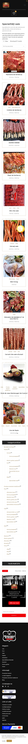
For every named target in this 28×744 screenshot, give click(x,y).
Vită (5, 508)
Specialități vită (11, 522)
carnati (12, 243)
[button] (27, 1)
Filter (5, 570)
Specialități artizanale (13, 504)
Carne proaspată (13, 456)
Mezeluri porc (10, 497)
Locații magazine (6, 675)
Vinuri (5, 545)
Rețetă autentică (14, 387)
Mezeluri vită (10, 519)
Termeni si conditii (7, 704)
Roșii (8, 554)
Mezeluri (6, 536)
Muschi (7, 426)
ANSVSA (4, 720)
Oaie (9, 107)
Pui (8, 463)
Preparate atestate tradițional (10, 677)
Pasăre (6, 449)
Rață (8, 477)
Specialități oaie (11, 532)
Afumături (7, 541)
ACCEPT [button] (9, 740)
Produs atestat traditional (7, 388)
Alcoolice (6, 543)
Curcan (9, 453)
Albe (8, 549)
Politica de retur (6, 713)
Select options (10, 62)
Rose (8, 551)
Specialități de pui (14, 471)
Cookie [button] (4, 741)
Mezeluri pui (12, 469)
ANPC (3, 718)
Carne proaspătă (13, 466)
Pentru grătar (8, 538)
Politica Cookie (6, 709)
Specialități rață (13, 480)
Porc (5, 489)
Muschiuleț (14, 426)
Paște (17, 279)
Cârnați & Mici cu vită (12, 512)
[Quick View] (17, 62)
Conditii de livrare (6, 711)
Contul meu (5, 715)
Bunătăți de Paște (9, 447)
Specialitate (22, 387)
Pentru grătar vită (12, 517)
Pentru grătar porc (12, 499)
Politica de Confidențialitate (8, 738)
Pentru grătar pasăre (12, 460)
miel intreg (12, 279)
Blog (3, 680)
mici (10, 208)
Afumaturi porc (11, 492)
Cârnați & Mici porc (12, 502)
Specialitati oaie (16, 107)
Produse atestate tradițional (12, 486)
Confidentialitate (6, 707)
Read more (10, 413)
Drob (2, 426)
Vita (18, 208)
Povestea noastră (6, 673)
